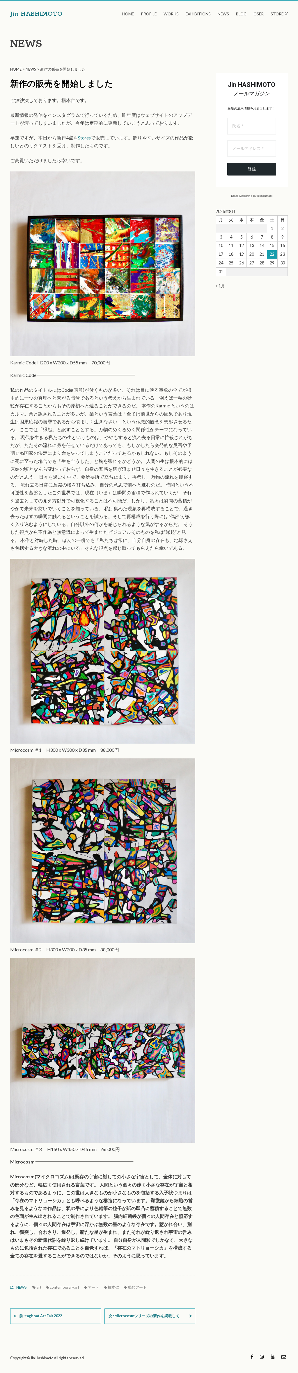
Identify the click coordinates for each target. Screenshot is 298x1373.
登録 (252, 169)
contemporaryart (64, 1287)
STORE (277, 14)
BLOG (241, 14)
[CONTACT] (284, 1357)
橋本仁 (113, 1287)
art (38, 1287)
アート (93, 1287)
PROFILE (149, 14)
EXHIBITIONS (198, 14)
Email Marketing (241, 195)
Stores (84, 137)
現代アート (137, 1287)
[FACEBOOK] (252, 1357)
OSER (258, 14)
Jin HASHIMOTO (36, 14)
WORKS (171, 14)
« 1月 (220, 285)
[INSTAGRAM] (262, 1357)
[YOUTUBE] (272, 1357)
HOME (128, 14)
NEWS (223, 14)
